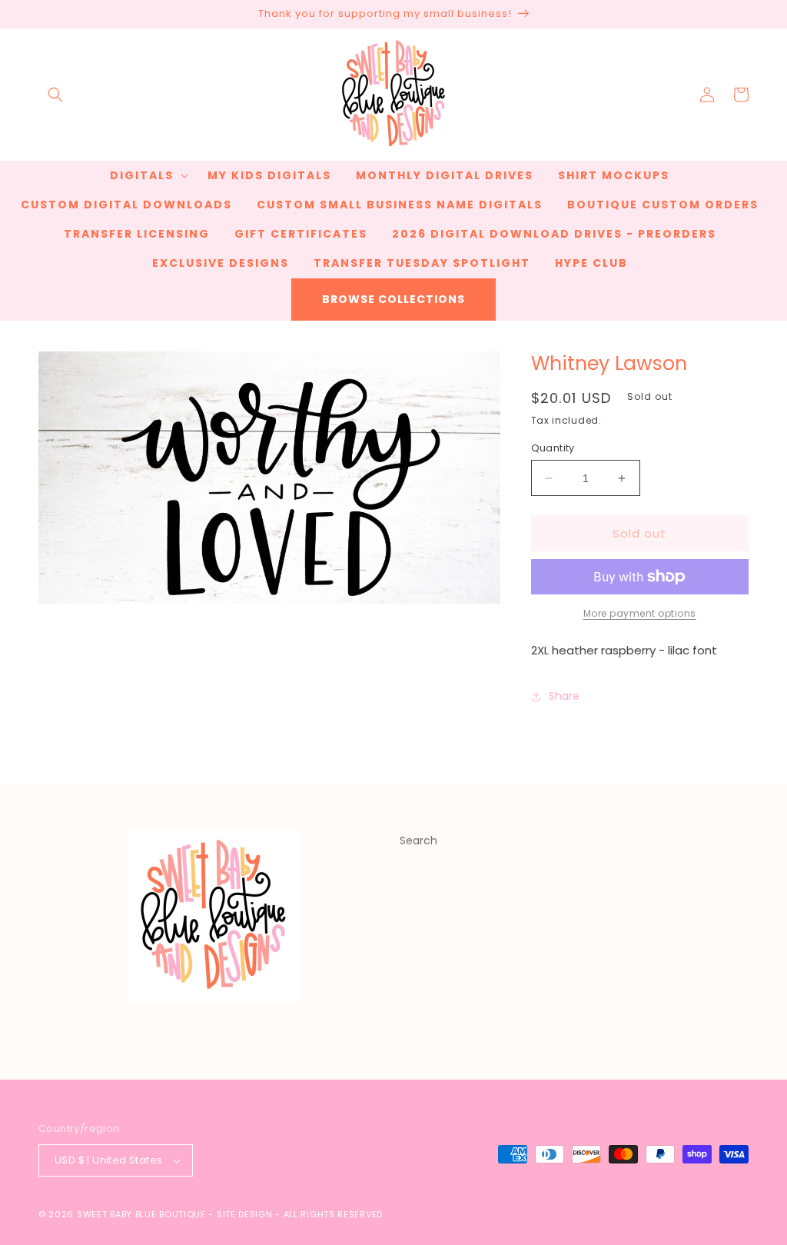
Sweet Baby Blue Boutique (143, 1214)
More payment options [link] (639, 613)
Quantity (553, 448)
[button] (55, 95)
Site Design (245, 1214)
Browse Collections (393, 299)
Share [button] (564, 696)
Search (418, 840)
